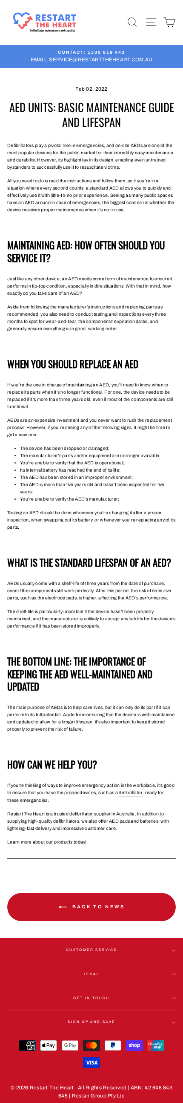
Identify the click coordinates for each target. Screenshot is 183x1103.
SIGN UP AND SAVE (91, 1022)
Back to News (97, 906)
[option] (91, 56)
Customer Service (91, 950)
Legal (91, 974)
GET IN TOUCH (91, 998)
